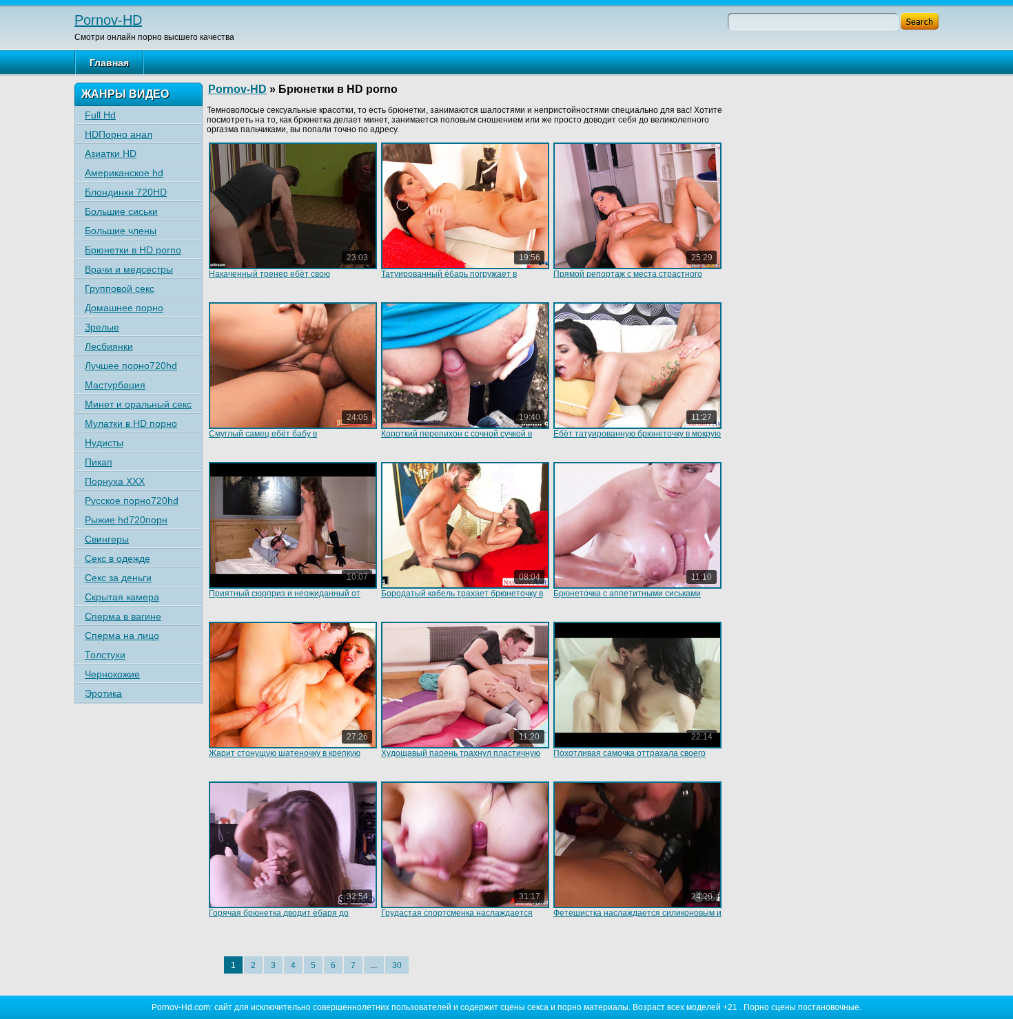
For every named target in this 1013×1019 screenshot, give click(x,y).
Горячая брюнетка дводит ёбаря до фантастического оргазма (279, 917)
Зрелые (102, 327)
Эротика (103, 693)
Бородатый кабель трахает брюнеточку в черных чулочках (462, 598)
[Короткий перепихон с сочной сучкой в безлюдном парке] (465, 365)
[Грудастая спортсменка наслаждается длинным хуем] (465, 844)
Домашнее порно (124, 307)
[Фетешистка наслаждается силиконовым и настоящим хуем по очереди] (637, 844)
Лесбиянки (109, 346)
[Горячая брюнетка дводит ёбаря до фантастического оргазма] (293, 844)
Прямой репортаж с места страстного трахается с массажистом (627, 278)
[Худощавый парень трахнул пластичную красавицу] (465, 685)
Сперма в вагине (123, 616)
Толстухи (105, 654)
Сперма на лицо (122, 635)
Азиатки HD (110, 153)
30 (397, 965)
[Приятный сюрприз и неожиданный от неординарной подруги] (293, 525)
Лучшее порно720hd (131, 365)
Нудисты (104, 442)
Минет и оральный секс (138, 404)
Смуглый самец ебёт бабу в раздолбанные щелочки (263, 438)
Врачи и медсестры (129, 269)
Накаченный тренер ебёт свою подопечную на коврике (269, 278)
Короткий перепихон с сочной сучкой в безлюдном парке (456, 438)
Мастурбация (115, 384)
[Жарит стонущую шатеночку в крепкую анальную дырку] (293, 685)
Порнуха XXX (115, 481)
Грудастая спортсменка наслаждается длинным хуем (457, 917)
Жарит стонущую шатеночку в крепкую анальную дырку (284, 758)
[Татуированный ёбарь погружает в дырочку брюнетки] (465, 206)
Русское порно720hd (131, 500)
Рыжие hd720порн (126, 519)
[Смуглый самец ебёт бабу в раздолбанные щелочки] (293, 365)
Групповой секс (119, 288)
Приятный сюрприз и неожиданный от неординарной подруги (284, 598)
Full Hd (100, 114)
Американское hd (124, 172)
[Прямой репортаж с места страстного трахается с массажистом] (637, 206)
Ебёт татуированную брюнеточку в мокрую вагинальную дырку (637, 438)
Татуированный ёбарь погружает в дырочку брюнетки (449, 278)
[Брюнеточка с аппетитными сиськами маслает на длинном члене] (637, 525)
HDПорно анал (118, 134)
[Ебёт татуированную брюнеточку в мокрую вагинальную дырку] (637, 365)
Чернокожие (112, 674)
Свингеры (107, 539)
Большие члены (120, 230)
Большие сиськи (121, 211)
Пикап (98, 462)
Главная (109, 62)
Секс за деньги (118, 577)
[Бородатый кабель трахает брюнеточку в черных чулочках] (465, 525)
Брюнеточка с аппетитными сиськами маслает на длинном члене (627, 598)
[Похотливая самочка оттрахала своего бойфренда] (637, 685)
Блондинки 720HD (126, 192)
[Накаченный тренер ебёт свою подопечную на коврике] (293, 206)
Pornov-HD (108, 20)
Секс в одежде (117, 558)
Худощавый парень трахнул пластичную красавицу (460, 758)
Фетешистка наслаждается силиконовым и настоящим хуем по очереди (637, 917)
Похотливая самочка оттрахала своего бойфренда (629, 758)
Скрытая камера (122, 596)
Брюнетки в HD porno (133, 249)
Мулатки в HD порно (131, 423)
